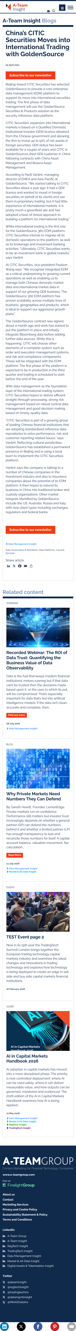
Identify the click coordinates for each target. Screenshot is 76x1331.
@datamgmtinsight (19, 1297)
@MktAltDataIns (17, 1302)
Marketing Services (15, 1204)
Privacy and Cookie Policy (20, 1209)
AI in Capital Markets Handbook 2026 (27, 1058)
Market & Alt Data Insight (22, 872)
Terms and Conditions (17, 1219)
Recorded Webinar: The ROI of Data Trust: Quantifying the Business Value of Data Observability (36, 660)
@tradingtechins (17, 1292)
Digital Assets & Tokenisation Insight (30, 1266)
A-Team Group (16, 1236)
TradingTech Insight (20, 1128)
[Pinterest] (54, 1326)
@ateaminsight (17, 1282)
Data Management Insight (22, 544)
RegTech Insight (18, 1124)
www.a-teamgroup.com (19, 1174)
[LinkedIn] (4, 1326)
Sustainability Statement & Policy (25, 1214)
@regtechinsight (17, 1287)
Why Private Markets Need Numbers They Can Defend (33, 796)
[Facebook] (38, 1326)
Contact (8, 1199)
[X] (21, 1326)
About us (9, 1194)
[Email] (71, 1326)
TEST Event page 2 (25, 936)
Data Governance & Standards (21, 550)
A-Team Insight (17, 1241)
